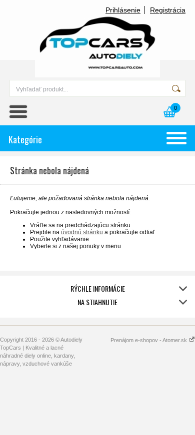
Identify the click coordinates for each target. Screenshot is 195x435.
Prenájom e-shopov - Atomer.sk (149, 340)
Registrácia (168, 10)
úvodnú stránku (82, 232)
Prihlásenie (123, 10)
